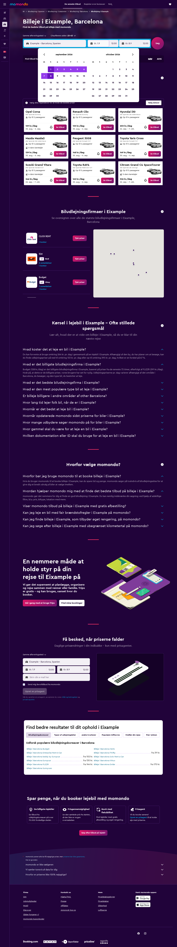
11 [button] (70, 76)
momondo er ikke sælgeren (39, 865)
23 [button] (57, 89)
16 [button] (57, 82)
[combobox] (34, 35)
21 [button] (44, 89)
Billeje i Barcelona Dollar (104, 764)
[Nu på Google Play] (143, 898)
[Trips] (4, 44)
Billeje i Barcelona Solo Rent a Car (109, 757)
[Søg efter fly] (4, 12)
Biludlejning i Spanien (36, 11)
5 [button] (77, 69)
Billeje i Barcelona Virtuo (104, 761)
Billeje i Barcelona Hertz (104, 749)
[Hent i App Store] (143, 904)
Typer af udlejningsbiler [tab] (65, 735)
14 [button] (44, 82)
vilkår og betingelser (69, 697)
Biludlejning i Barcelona (79, 11)
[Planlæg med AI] (4, 36)
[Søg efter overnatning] (4, 18)
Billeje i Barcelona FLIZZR (38, 764)
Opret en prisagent (138, 817)
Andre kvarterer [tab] (89, 735)
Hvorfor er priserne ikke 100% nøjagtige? (46, 875)
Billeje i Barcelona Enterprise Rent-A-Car (44, 753)
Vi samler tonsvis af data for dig (41, 870)
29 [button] (51, 96)
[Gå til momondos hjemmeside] (19, 4)
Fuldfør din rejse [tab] (133, 735)
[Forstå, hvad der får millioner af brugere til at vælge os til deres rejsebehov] (162, 465)
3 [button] (64, 69)
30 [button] (57, 96)
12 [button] (77, 76)
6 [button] (84, 69)
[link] (60, 127)
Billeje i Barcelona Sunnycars (39, 768)
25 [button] (70, 89)
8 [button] (50, 76)
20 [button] (84, 82)
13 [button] (84, 76)
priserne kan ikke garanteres (74, 856)
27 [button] (84, 89)
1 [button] (50, 69)
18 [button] (71, 82)
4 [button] (70, 69)
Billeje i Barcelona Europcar (39, 761)
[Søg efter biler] (4, 24)
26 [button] (77, 89)
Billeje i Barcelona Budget (38, 749)
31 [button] (126, 96)
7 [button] (44, 76)
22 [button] (51, 89)
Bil (24, 11)
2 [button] (57, 69)
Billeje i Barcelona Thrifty (104, 753)
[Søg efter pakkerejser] (4, 30)
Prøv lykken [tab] (151, 735)
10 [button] (64, 76)
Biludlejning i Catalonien (57, 11)
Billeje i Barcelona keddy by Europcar (43, 757)
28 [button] (44, 96)
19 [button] (77, 82)
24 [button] (64, 89)
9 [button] (57, 76)
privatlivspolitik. (29, 699)
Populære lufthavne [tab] (111, 735)
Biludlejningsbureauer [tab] (38, 735)
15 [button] (51, 82)
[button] (5, 4)
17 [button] (64, 82)
